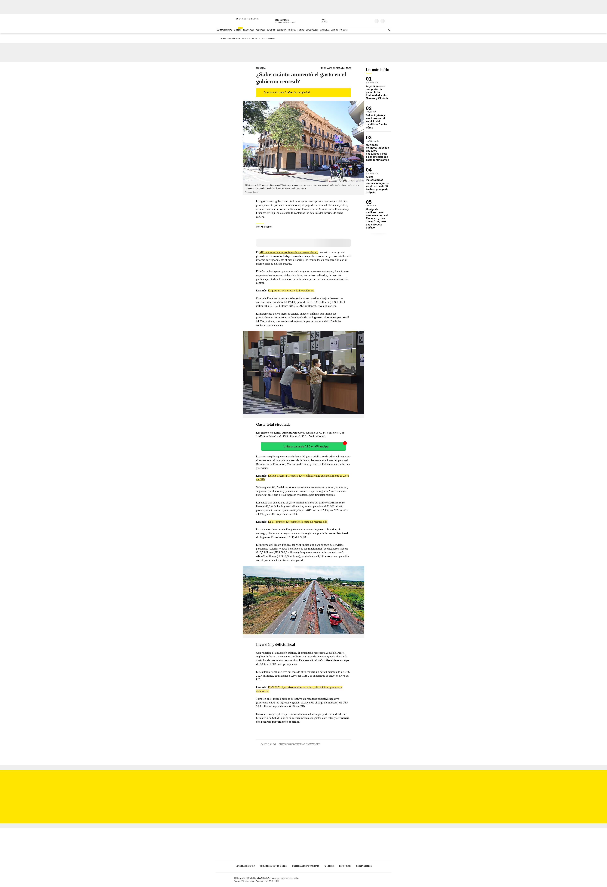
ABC (225, 20)
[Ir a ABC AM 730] (367, 29)
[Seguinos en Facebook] (356, 20)
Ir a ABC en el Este (244, 22)
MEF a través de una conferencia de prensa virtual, (288, 252)
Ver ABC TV (291, 20)
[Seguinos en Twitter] (360, 20)
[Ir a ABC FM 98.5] (380, 29)
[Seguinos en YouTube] (365, 20)
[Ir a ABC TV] (358, 29)
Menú (388, 21)
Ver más (378, 89)
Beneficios (345, 866)
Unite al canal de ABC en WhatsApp (305, 446)
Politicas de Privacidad (305, 866)
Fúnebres (329, 866)
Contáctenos (364, 866)
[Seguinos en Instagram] (370, 20)
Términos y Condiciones (273, 866)
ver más (322, 21)
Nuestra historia (245, 866)
